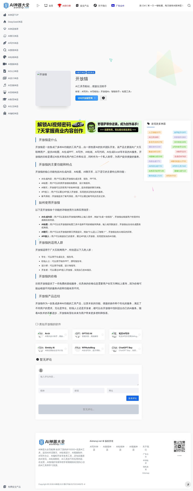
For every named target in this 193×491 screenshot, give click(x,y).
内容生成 (154, 161)
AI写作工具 (179, 166)
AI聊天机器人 (178, 161)
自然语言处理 (156, 171)
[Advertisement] (113, 48)
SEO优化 (180, 142)
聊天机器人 (155, 176)
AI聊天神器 (80, 72)
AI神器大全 (58, 484)
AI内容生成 (155, 166)
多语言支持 (155, 142)
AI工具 (153, 137)
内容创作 (180, 137)
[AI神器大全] (52, 443)
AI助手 (181, 151)
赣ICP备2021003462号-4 (74, 484)
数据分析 (154, 151)
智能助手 (115, 91)
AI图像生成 (155, 156)
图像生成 (180, 171)
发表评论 (132, 398)
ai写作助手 (179, 147)
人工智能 (154, 132)
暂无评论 (46, 359)
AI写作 (85, 91)
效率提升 (180, 132)
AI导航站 (94, 91)
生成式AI (180, 156)
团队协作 (155, 147)
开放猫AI (105, 91)
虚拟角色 (90, 72)
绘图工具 (126, 91)
